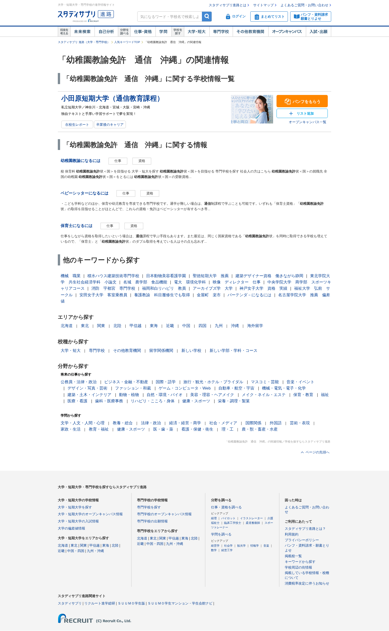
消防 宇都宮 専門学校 (113, 288)
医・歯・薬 (163, 429)
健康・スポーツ (196, 401)
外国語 (276, 423)
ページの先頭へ (317, 452)
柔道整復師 (253, 522)
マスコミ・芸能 (265, 382)
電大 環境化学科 (190, 282)
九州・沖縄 (95, 551)
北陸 (117, 325)
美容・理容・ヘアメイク (212, 394)
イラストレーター (251, 518)
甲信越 (136, 325)
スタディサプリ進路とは (227, 5)
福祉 (325, 394)
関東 (101, 325)
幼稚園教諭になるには (81, 160)
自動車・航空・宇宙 (236, 388)
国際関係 (253, 423)
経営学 (215, 545)
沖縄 (235, 325)
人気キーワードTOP (127, 42)
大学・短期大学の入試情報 (78, 521)
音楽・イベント (300, 382)
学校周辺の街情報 (298, 567)
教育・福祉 (99, 429)
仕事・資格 (142, 32)
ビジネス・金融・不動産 (126, 382)
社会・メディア (223, 423)
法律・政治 (151, 423)
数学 (214, 550)
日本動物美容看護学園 (166, 275)
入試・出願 (318, 32)
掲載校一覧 (293, 556)
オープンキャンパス (287, 32)
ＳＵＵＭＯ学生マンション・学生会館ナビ (180, 603)
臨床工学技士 (232, 522)
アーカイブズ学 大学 (213, 288)
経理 (214, 518)
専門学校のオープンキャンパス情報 (164, 514)
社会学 (228, 545)
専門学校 (221, 32)
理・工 (228, 429)
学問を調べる (221, 534)
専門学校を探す (149, 507)
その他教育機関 (250, 32)
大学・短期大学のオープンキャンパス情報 (90, 514)
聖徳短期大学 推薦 (211, 275)
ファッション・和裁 (133, 388)
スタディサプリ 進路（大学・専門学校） (84, 42)
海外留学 (255, 325)
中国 (186, 325)
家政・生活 (71, 429)
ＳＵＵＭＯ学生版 (131, 603)
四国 (202, 325)
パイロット (228, 518)
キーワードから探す (300, 562)
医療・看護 (77, 401)
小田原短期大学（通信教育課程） (112, 98)
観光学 (241, 545)
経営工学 (227, 550)
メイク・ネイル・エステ (264, 394)
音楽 (266, 545)
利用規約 (291, 534)
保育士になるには (77, 225)
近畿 (170, 325)
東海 (154, 325)
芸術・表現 (300, 423)
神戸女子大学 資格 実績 (263, 288)
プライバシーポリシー (302, 540)
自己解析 (106, 32)
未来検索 (82, 32)
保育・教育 (303, 394)
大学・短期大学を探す (75, 507)
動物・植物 (129, 394)
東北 (85, 325)
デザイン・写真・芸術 (87, 388)
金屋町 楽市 (209, 295)
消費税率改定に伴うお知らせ (307, 583)
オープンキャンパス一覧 (307, 122)
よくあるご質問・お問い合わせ (304, 5)
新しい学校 (191, 350)
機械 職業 (71, 275)
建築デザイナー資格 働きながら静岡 (269, 275)
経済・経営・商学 (185, 423)
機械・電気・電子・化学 (284, 388)
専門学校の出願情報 (152, 521)
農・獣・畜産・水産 (260, 429)
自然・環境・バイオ (165, 394)
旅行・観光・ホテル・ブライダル (213, 382)
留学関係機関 (161, 350)
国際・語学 (166, 382)
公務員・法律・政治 (79, 382)
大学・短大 (196, 32)
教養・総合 (123, 423)
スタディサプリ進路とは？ (305, 529)
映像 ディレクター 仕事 (237, 282)
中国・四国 (75, 551)
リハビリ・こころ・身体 (153, 401)
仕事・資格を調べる (226, 507)
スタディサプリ (70, 603)
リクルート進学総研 (99, 603)
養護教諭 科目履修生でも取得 (162, 295)
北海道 (67, 325)
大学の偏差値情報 (71, 528)
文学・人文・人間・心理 (83, 423)
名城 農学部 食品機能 (145, 282)
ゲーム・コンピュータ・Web (185, 388)
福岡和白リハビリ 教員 (164, 288)
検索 (207, 16)
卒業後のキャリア (110, 125)
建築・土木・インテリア (89, 394)
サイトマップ (263, 5)
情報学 (254, 545)
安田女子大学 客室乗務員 (103, 295)
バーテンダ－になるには (249, 295)
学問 (163, 32)
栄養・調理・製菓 (234, 401)
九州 (219, 325)
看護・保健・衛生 (197, 429)
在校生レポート (77, 125)
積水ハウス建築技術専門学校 (113, 275)
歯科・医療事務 (109, 401)
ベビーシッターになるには (84, 193)
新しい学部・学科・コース (233, 350)
